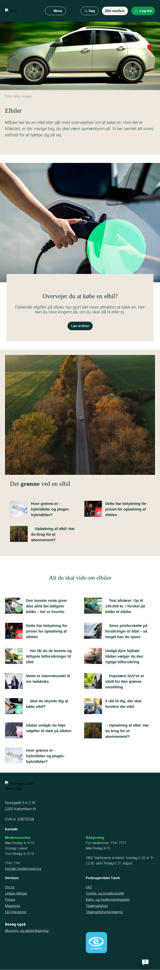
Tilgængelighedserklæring (104, 912)
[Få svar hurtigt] (145, 962)
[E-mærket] (96, 942)
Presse (10, 900)
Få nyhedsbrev (15, 912)
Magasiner (12, 906)
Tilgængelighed (97, 906)
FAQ (89, 887)
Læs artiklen (80, 326)
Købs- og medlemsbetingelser (108, 900)
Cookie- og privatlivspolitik (105, 893)
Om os (10, 887)
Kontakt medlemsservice (23, 869)
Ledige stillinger (16, 893)
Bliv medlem (115, 11)
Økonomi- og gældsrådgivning (27, 931)
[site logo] (21, 11)
